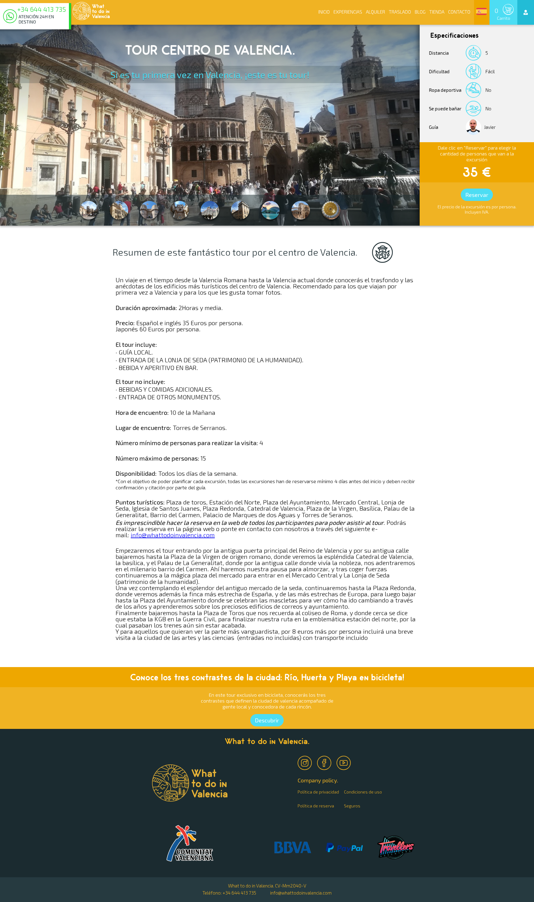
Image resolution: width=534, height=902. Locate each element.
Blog (420, 12)
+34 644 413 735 (41, 9)
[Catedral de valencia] (300, 210)
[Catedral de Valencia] (179, 210)
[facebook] (325, 761)
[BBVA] (292, 847)
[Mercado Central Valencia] (331, 210)
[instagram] (305, 761)
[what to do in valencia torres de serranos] (149, 210)
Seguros (352, 805)
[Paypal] (344, 848)
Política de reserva (316, 805)
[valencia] (270, 210)
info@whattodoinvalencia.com (173, 534)
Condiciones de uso (363, 791)
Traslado (400, 12)
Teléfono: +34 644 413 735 (229, 893)
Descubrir (267, 720)
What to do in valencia (190, 843)
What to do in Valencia (91, 11)
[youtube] (344, 761)
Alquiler (375, 12)
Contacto (459, 12)
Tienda (436, 12)
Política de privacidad (318, 791)
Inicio (324, 12)
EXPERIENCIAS (347, 12)
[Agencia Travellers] (395, 848)
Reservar (476, 194)
